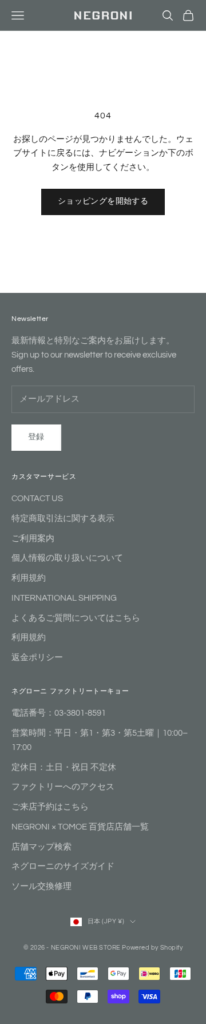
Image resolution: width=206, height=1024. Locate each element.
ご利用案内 (32, 538)
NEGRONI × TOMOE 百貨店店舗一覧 (80, 827)
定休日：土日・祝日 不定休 (63, 767)
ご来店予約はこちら (50, 807)
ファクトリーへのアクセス (62, 787)
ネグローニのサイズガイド (62, 866)
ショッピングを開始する (103, 201)
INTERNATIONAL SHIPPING (64, 598)
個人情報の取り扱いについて (67, 558)
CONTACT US (37, 498)
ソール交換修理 (41, 886)
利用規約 (28, 578)
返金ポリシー (37, 657)
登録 (36, 437)
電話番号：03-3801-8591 (58, 713)
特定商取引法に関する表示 (62, 518)
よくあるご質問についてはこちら (75, 618)
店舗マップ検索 (41, 847)
